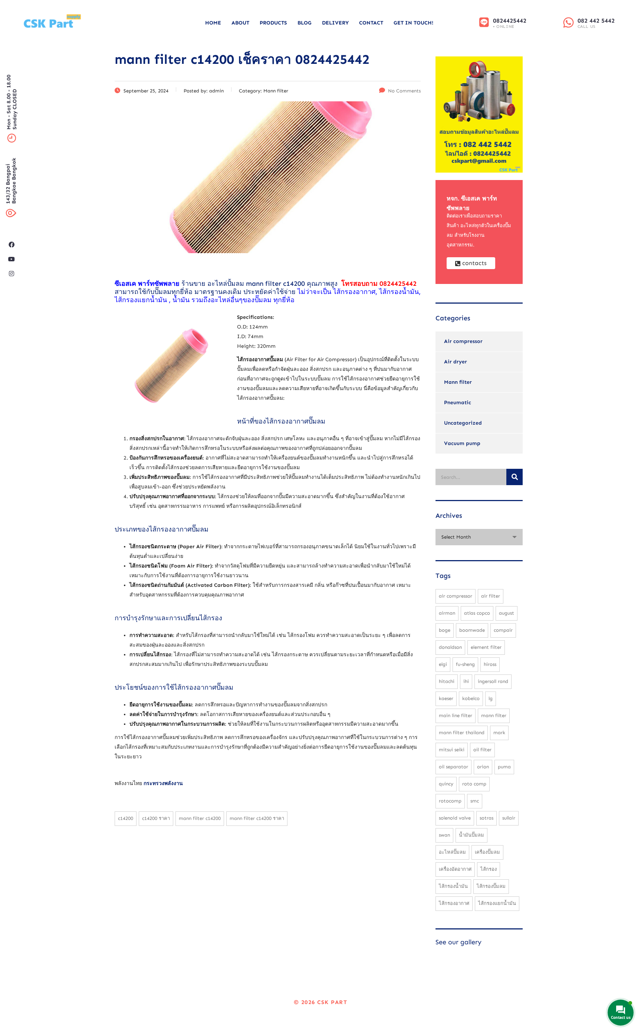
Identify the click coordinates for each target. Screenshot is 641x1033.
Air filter (490, 596)
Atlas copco (477, 613)
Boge (444, 630)
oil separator (453, 766)
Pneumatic (457, 402)
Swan (444, 835)
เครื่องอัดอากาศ (455, 869)
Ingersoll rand (493, 681)
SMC (474, 801)
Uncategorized (463, 423)
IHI (466, 681)
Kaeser (446, 698)
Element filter (486, 647)
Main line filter (455, 715)
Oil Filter (482, 749)
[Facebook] (11, 245)
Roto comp (474, 784)
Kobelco (471, 698)
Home (213, 23)
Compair (503, 630)
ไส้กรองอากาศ (454, 903)
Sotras (486, 818)
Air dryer (455, 362)
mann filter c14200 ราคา (257, 818)
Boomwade (472, 630)
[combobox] (479, 537)
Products (273, 23)
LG (491, 698)
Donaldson (450, 647)
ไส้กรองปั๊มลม (491, 886)
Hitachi (446, 681)
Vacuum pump (462, 443)
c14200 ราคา (156, 818)
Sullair (508, 818)
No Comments (404, 91)
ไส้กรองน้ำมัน (453, 886)
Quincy (446, 784)
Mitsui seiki (451, 749)
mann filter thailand (461, 732)
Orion (483, 766)
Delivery (335, 23)
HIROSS (490, 664)
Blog (305, 23)
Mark (499, 732)
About (240, 23)
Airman (447, 613)
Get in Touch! (413, 23)
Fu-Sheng (465, 664)
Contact (371, 23)
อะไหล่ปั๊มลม (452, 852)
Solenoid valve (455, 818)
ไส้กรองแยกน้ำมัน (497, 903)
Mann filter (458, 382)
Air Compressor (455, 596)
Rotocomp (450, 801)
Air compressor (463, 341)
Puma (504, 766)
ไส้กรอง (488, 869)
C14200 (125, 818)
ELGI (443, 664)
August (506, 613)
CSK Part (332, 1002)
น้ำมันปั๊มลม (471, 835)
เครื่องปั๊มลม (487, 852)
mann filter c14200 (275, 284)
